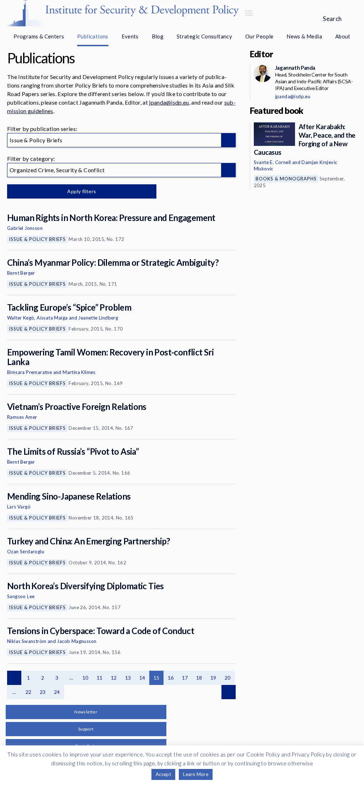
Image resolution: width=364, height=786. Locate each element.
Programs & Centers (39, 36)
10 (85, 678)
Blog (158, 36)
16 (171, 678)
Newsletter (85, 711)
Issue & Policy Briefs (37, 239)
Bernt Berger (21, 273)
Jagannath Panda (295, 67)
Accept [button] (163, 774)
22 (29, 692)
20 (228, 678)
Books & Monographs (286, 178)
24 (57, 692)
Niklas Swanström (26, 641)
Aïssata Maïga (52, 318)
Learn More (195, 774)
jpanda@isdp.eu (169, 102)
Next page (228, 692)
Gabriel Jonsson (25, 228)
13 (128, 678)
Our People (259, 36)
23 (43, 692)
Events (130, 36)
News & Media (304, 36)
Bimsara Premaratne (29, 372)
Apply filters (81, 191)
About (342, 36)
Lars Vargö (19, 507)
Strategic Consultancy (204, 36)
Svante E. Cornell (272, 162)
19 (213, 678)
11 (100, 678)
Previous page (14, 678)
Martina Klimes (79, 372)
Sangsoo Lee (20, 596)
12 (114, 678)
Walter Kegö (20, 318)
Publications (92, 36)
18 (199, 678)
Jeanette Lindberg (98, 318)
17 (185, 678)
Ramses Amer (22, 417)
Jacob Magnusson (76, 641)
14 (142, 678)
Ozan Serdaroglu (25, 551)
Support (86, 729)
